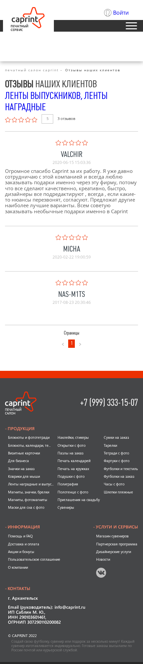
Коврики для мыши (24, 476)
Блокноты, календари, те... (29, 445)
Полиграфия (68, 484)
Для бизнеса (18, 460)
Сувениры (66, 507)
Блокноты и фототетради (29, 437)
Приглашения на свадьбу (79, 499)
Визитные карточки (24, 453)
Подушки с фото (71, 476)
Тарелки (110, 445)
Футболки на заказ (119, 476)
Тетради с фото (116, 453)
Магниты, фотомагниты (27, 499)
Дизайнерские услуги (113, 551)
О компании (18, 567)
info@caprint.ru (70, 607)
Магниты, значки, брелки (28, 492)
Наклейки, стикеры (73, 437)
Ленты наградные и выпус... (31, 484)
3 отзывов (66, 119)
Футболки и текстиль (121, 468)
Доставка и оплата (23, 544)
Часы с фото (114, 484)
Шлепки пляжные (118, 492)
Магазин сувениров (112, 536)
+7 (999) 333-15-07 (109, 402)
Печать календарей (74, 460)
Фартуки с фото (116, 460)
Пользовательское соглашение (34, 559)
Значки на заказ (21, 468)
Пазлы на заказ (70, 453)
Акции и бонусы (21, 551)
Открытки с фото (71, 445)
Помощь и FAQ (20, 536)
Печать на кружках (73, 468)
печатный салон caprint (32, 70)
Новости (103, 559)
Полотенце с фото (73, 492)
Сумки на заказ (116, 437)
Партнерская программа (116, 544)
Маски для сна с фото (26, 507)
